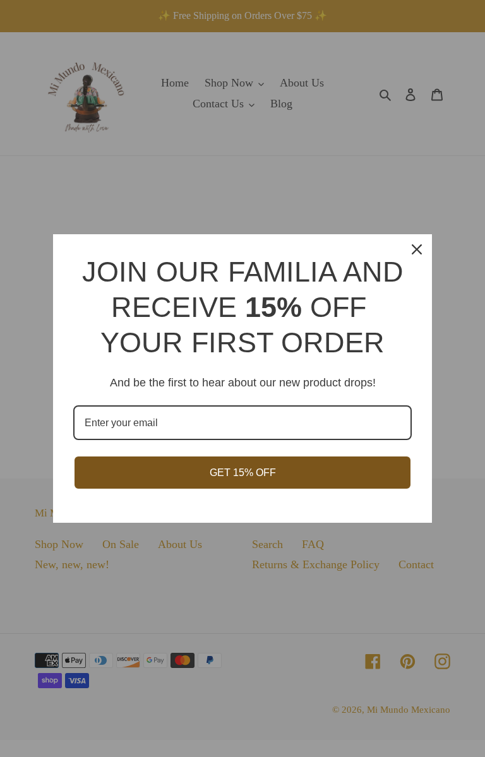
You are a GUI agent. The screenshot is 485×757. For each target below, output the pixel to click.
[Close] (417, 249)
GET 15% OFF (243, 472)
